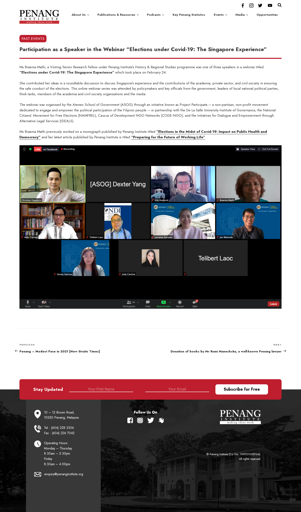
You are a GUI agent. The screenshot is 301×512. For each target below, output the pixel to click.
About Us (79, 14)
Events (219, 14)
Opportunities (267, 14)
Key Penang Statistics (189, 14)
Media (240, 14)
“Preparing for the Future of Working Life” (168, 137)
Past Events (33, 38)
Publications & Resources (116, 14)
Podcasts (154, 14)
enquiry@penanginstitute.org (63, 474)
